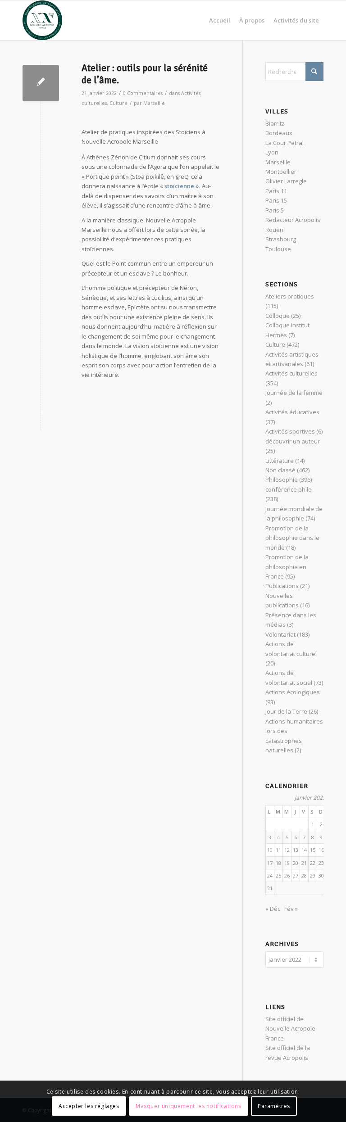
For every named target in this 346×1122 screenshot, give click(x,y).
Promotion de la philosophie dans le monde (292, 538)
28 (304, 875)
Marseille (154, 103)
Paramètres (274, 1106)
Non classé (280, 470)
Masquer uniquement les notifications (188, 1106)
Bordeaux (278, 133)
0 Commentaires (143, 93)
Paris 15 (276, 200)
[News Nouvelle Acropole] (42, 20)
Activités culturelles (291, 373)
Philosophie (281, 479)
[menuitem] (220, 20)
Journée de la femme (294, 393)
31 (270, 888)
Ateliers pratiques (289, 296)
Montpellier (280, 171)
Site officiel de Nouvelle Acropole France (290, 1028)
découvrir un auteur (292, 441)
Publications (282, 586)
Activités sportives (290, 431)
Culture (118, 103)
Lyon (271, 152)
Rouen (274, 230)
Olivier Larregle (286, 181)
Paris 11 (276, 191)
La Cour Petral (284, 143)
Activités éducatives (292, 412)
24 (270, 875)
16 (321, 849)
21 (304, 863)
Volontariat (280, 634)
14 (304, 849)
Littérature (279, 461)
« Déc (272, 909)
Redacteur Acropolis (292, 220)
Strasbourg (280, 239)
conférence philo (288, 489)
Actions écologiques (292, 692)
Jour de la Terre (286, 711)
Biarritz (275, 123)
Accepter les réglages (89, 1106)
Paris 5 (274, 210)
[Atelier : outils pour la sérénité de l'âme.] (41, 83)
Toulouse (278, 249)
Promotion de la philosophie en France (287, 566)
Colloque (277, 316)
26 (287, 875)
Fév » (291, 909)
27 (295, 875)
